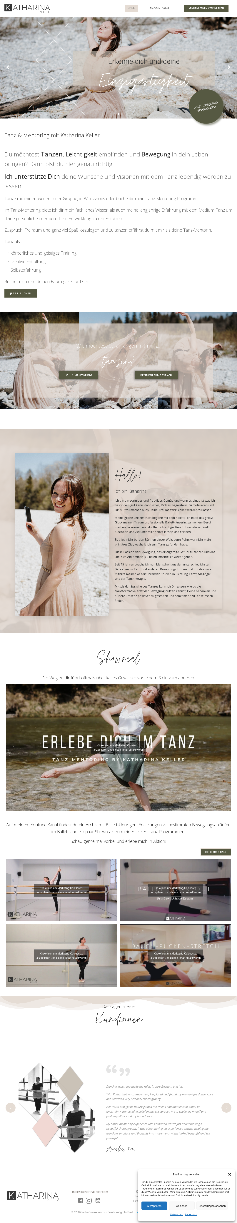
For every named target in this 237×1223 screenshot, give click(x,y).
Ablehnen (181, 1206)
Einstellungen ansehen (212, 1206)
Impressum (191, 1214)
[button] (229, 1174)
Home (131, 8)
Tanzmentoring (158, 8)
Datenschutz (176, 1214)
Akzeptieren (154, 1206)
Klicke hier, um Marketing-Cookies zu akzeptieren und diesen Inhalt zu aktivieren (119, 747)
